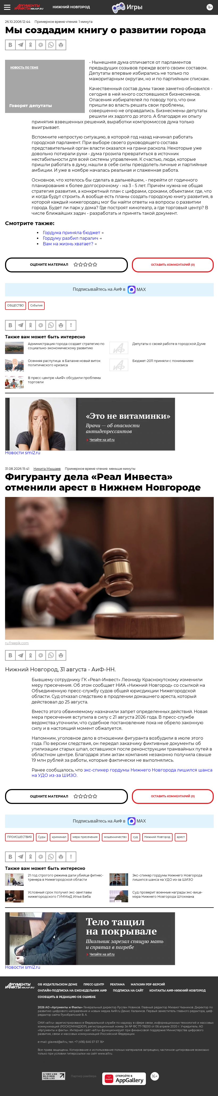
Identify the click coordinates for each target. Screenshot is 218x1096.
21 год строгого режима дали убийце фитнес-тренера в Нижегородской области (65, 877)
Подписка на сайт (128, 990)
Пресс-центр (93, 984)
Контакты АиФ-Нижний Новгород (177, 990)
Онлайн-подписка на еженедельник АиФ (72, 990)
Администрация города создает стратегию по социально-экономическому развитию (66, 346)
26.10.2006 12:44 (17, 22)
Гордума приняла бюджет (71, 232)
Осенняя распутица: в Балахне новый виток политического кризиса (64, 363)
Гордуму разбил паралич (70, 238)
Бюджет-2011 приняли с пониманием (162, 361)
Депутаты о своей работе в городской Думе (169, 344)
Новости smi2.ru (22, 452)
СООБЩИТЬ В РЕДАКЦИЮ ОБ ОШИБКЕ (67, 997)
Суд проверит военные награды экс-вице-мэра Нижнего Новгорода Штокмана (167, 894)
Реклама (117, 984)
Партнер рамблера (83, 1076)
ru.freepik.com (17, 643)
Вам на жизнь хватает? (68, 243)
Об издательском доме (57, 984)
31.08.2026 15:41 (17, 469)
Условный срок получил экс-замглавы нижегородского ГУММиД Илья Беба (60, 894)
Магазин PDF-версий (148, 984)
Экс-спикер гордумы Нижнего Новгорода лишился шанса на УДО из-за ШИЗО (167, 877)
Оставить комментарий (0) (173, 265)
